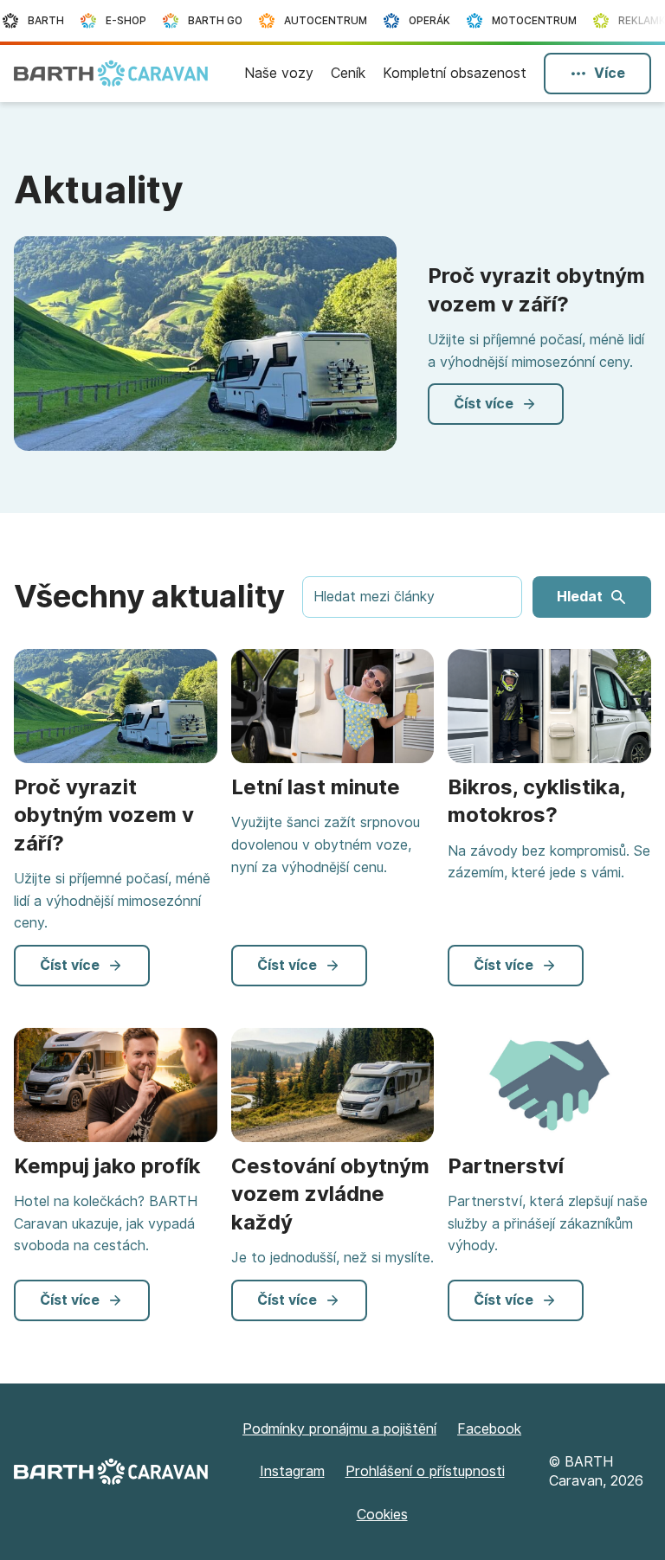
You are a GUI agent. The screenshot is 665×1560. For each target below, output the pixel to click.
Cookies (382, 1514)
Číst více (483, 403)
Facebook (489, 1429)
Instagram (292, 1471)
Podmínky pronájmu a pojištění (339, 1429)
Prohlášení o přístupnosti (425, 1471)
